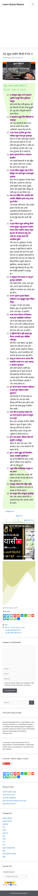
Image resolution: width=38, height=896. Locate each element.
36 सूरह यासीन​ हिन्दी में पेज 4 (13, 633)
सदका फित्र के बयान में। (9, 804)
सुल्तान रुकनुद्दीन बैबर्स (8, 848)
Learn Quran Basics (13, 4)
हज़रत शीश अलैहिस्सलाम (9, 798)
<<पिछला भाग (9, 511)
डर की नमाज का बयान (9, 795)
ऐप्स (4, 827)
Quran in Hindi (10, 627)
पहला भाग (19, 516)
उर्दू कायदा (5, 824)
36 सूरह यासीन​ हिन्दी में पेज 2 (13, 630)
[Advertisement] (19, 28)
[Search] (31, 703)
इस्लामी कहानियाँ (7, 818)
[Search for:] (16, 703)
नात (4, 842)
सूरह (6, 625)
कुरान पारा (5, 833)
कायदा (4, 830)
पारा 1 (4, 845)
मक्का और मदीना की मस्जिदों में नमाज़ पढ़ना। (15, 801)
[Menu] (32, 4)
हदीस (4, 857)
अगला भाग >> (29, 520)
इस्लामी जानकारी (7, 821)
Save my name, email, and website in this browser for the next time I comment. (19, 684)
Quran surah (20, 627)
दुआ (4, 836)
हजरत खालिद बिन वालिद (9, 854)
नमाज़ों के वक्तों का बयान (9, 792)
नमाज (4, 839)
